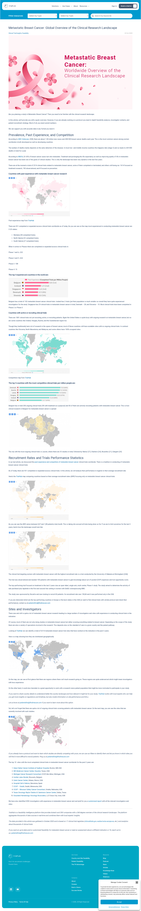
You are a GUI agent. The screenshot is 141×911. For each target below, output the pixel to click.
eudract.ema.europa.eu (105, 821)
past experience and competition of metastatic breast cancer (56, 462)
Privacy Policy (125, 907)
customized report (95, 801)
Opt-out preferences (114, 907)
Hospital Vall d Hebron (22, 783)
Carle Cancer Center (21, 780)
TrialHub (31, 221)
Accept (119, 902)
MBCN (20, 157)
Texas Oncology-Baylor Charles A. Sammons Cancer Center (35, 792)
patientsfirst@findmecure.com (39, 603)
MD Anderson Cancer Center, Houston (27, 771)
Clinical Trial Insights (15, 33)
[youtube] (17, 889)
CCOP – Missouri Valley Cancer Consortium (29, 789)
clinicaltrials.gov (90, 821)
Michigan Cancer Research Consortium (27, 774)
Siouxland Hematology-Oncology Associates (30, 796)
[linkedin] (11, 889)
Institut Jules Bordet (21, 777)
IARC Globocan (23, 139)
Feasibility (25, 33)
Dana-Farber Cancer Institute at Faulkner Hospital (31, 768)
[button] (137, 882)
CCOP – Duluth (19, 786)
